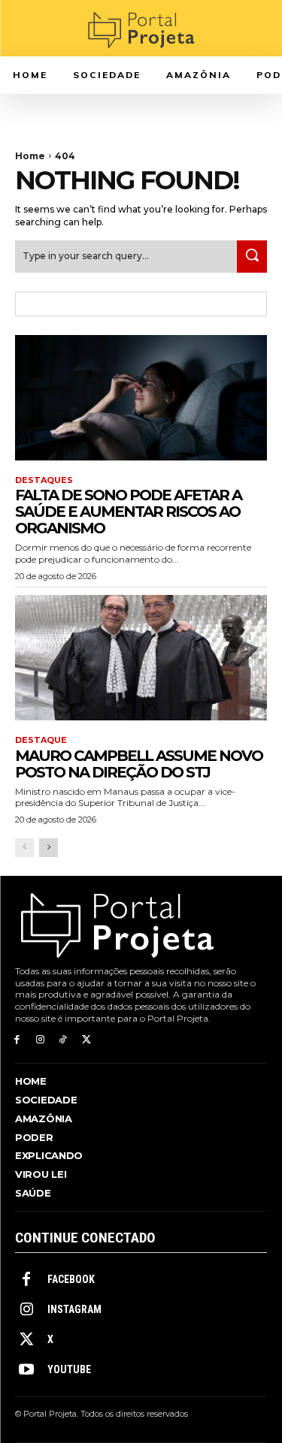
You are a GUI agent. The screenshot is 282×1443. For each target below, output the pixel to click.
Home (30, 156)
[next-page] (48, 847)
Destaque (41, 740)
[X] (86, 1040)
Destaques (44, 480)
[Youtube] (26, 1370)
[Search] (252, 256)
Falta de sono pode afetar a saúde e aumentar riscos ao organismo (128, 511)
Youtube (69, 1369)
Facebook (71, 1279)
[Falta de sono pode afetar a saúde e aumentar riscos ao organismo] (141, 398)
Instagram (74, 1309)
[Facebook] (17, 1040)
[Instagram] (40, 1040)
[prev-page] (24, 847)
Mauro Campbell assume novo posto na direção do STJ (138, 764)
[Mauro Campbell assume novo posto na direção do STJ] (141, 658)
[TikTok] (63, 1040)
